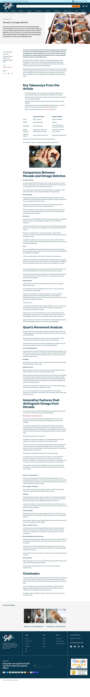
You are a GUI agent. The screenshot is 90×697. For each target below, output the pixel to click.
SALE (83, 11)
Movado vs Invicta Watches (33, 626)
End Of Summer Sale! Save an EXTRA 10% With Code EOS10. (15, 1)
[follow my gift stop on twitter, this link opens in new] (82, 647)
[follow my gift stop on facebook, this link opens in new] (71, 647)
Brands (26, 651)
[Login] (83, 6)
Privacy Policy (58, 638)
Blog (26, 648)
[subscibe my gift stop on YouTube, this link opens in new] (75, 647)
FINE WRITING (38, 11)
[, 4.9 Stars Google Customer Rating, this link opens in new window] (79, 664)
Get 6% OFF (25, 664)
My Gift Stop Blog (10, 13)
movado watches (48, 109)
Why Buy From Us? (29, 641)
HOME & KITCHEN (67, 11)
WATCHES (21, 11)
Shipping (44, 638)
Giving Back (27, 646)
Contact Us (27, 643)
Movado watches (7, 19)
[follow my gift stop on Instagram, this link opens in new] (79, 647)
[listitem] (3, 73)
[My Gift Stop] (8, 635)
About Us (27, 638)
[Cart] (86, 6)
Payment (44, 643)
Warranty (44, 646)
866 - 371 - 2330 (77, 638)
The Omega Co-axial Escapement (32, 416)
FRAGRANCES (57, 11)
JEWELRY (29, 11)
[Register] (50, 665)
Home (4, 13)
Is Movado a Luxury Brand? (55, 626)
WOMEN (13, 11)
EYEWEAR (48, 11)
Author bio (6, 54)
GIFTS (77, 11)
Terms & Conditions (60, 641)
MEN (6, 11)
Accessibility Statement (60, 643)
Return (44, 641)
